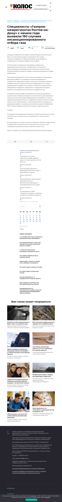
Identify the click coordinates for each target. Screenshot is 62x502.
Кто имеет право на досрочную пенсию (29, 272)
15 (36, 217)
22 (36, 219)
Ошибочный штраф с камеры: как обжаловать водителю (43, 375)
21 (33, 219)
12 (26, 217)
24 (20, 221)
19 (26, 219)
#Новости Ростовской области (29, 150)
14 (33, 217)
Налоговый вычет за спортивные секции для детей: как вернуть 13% (43, 409)
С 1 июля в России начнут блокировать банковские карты (29, 250)
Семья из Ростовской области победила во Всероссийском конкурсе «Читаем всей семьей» (18, 381)
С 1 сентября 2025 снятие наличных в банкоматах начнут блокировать (31, 237)
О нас (8, 432)
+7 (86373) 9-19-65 (41, 5)
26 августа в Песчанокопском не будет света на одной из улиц (18, 323)
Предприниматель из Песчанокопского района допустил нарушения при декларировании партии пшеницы (31, 291)
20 (30, 219)
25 (23, 221)
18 (23, 219)
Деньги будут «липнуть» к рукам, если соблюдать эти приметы (30, 262)
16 (39, 217)
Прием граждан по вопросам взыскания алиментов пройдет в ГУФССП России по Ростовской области (18, 351)
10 (20, 217)
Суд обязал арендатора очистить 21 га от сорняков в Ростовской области (42, 348)
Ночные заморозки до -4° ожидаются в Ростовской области (30, 277)
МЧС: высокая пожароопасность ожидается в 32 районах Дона (44, 323)
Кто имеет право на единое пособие (31, 267)
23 (40, 219)
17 (20, 219)
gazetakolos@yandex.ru (41, 9)
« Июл (21, 229)
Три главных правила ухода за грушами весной (29, 256)
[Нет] (60, 498)
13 (30, 217)
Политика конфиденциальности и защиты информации (28, 468)
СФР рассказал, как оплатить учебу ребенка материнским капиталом (17, 415)
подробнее (33, 496)
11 (23, 217)
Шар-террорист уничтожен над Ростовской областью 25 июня (29, 283)
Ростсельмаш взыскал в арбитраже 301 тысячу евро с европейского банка (30, 170)
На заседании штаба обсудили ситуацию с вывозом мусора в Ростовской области (31, 193)
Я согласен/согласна (31, 499)
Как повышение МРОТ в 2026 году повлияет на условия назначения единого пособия (30, 244)
